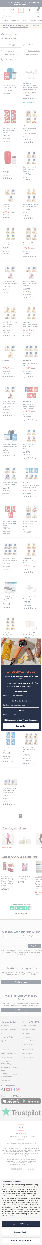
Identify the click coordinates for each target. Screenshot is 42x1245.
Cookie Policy (7, 1216)
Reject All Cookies (21, 1232)
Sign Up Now (21, 726)
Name (21, 710)
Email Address (21, 691)
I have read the (22, 720)
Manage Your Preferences (21, 1240)
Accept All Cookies (21, 1224)
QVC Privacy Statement (28, 720)
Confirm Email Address (21, 701)
